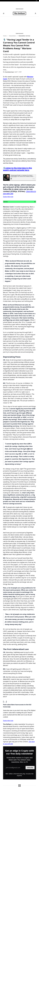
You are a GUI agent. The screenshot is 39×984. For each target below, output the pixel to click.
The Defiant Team (9, 72)
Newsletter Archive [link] (24, 36)
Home (5, 36)
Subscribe (30, 767)
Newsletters (12, 36)
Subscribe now (8, 197)
